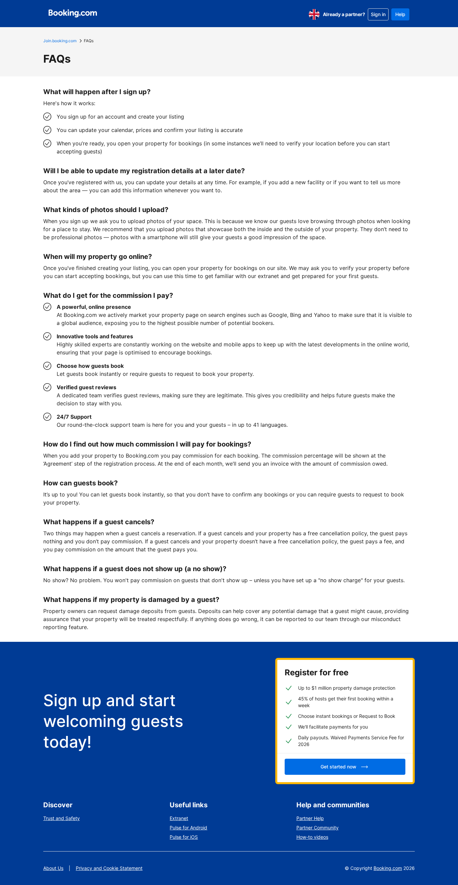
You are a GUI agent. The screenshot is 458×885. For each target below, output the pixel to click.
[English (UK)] (314, 14)
